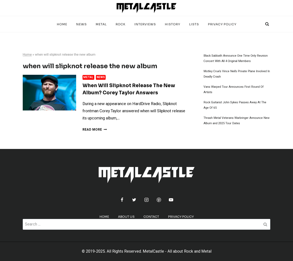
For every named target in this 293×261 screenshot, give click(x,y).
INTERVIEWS (145, 24)
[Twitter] (134, 199)
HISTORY (172, 24)
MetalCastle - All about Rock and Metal (177, 251)
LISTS (194, 24)
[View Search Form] (267, 24)
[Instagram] (146, 199)
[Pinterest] (158, 199)
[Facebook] (122, 199)
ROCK (120, 24)
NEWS (81, 24)
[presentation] (49, 92)
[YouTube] (171, 199)
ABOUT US (126, 217)
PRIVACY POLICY (222, 24)
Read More (95, 129)
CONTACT (151, 217)
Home (62, 24)
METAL (101, 24)
